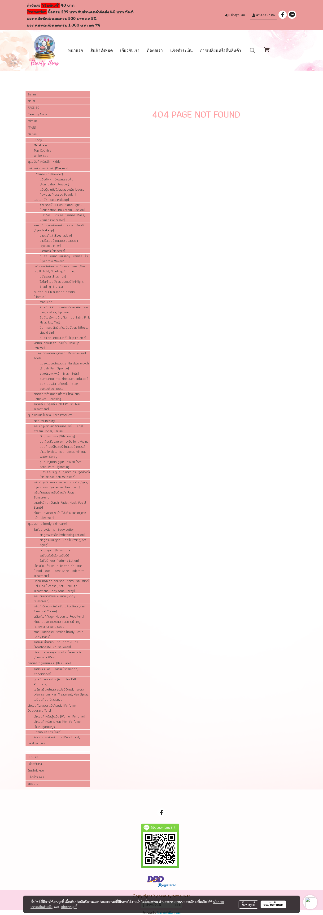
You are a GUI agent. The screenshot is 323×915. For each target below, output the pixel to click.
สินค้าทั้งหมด (101, 50)
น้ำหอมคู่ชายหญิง (44, 726)
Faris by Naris (37, 114)
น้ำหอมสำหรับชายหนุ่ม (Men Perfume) (58, 721)
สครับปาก (46, 302)
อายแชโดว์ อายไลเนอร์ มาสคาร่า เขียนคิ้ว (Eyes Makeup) (59, 228)
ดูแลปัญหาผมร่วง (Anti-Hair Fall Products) (55, 682)
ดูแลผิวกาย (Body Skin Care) (47, 523)
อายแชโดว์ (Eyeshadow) (56, 235)
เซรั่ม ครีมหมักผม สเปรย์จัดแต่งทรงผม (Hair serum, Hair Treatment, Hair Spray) (61, 692)
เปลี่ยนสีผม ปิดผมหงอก (49, 699)
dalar (31, 100)
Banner (33, 94)
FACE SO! (34, 107)
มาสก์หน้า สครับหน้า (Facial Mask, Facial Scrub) (60, 505)
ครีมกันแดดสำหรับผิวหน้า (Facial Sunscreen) (54, 495)
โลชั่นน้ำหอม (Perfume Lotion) (59, 560)
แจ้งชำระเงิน (181, 50)
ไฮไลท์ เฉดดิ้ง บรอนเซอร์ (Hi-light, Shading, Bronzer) (62, 284)
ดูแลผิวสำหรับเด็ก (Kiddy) (44, 161)
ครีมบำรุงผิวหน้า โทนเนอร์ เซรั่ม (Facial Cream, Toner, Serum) (58, 429)
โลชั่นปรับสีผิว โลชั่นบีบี (54, 555)
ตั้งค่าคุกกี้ (248, 904)
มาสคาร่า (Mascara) (52, 250)
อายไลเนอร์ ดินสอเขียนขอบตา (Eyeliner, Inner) (59, 243)
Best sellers (36, 743)
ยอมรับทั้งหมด (273, 904)
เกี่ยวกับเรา (130, 50)
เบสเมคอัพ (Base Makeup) (51, 199)
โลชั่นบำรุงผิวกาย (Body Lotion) (54, 529)
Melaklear (40, 145)
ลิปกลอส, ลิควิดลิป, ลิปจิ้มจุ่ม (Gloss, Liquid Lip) (64, 330)
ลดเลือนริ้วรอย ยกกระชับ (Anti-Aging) (64, 441)
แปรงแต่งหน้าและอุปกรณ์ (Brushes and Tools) (60, 356)
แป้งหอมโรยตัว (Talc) (47, 732)
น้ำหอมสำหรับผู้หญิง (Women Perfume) (59, 716)
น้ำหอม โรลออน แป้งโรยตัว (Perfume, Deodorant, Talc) (52, 708)
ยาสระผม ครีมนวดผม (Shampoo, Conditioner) (56, 672)
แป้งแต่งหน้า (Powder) (48, 174)
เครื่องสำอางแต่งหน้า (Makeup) (48, 168)
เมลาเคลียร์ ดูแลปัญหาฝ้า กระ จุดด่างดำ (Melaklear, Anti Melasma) (65, 475)
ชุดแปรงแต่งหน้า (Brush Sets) (59, 373)
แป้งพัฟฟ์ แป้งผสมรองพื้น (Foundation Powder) (56, 182)
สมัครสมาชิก (265, 15)
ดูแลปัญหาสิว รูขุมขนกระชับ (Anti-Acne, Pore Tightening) (62, 464)
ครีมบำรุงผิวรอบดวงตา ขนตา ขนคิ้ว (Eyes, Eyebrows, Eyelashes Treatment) (61, 485)
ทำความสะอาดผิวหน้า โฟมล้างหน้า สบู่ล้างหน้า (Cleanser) (60, 515)
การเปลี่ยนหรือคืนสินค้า (220, 50)
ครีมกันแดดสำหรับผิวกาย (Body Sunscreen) (54, 599)
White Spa (41, 155)
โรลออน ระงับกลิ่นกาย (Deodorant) (57, 737)
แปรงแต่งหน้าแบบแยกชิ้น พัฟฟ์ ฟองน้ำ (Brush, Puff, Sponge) (64, 366)
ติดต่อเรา (155, 50)
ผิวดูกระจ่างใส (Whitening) (57, 436)
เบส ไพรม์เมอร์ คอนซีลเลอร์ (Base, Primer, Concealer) (62, 218)
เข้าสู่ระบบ (236, 15)
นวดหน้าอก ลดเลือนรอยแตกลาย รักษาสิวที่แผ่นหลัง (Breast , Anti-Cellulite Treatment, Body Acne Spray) (61, 586)
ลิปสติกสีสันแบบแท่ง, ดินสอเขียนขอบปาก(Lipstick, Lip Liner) (64, 310)
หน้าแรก (75, 50)
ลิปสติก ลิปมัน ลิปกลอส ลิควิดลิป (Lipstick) (55, 294)
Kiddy (38, 140)
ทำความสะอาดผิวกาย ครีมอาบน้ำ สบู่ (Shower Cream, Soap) (57, 624)
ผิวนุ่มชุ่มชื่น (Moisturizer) (56, 550)
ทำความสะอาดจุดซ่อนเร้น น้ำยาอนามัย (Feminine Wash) (58, 655)
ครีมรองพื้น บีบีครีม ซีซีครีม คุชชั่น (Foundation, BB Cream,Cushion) (62, 207)
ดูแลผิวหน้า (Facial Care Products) (51, 414)
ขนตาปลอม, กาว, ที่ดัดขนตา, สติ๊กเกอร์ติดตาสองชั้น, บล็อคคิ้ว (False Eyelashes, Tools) (64, 383)
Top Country (42, 150)
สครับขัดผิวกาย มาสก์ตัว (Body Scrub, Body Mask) (59, 634)
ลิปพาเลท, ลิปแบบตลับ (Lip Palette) (63, 337)
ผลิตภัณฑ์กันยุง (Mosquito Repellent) (59, 616)
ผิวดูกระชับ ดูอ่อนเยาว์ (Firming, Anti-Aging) (64, 542)
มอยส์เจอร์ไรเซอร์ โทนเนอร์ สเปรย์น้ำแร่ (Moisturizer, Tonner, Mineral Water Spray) (63, 451)
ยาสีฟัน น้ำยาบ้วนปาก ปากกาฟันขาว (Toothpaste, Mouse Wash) (56, 645)
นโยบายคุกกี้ (69, 907)
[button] (252, 50)
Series (32, 134)
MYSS (32, 127)
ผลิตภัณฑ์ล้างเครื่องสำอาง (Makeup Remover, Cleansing (57, 396)
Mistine (33, 120)
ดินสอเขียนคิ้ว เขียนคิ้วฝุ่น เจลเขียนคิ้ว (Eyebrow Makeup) (64, 259)
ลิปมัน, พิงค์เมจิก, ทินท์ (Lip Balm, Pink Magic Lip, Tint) (65, 320)
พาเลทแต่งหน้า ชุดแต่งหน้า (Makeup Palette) (56, 345)
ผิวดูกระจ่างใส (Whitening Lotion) (62, 534)
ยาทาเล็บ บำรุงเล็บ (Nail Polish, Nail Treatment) (57, 407)
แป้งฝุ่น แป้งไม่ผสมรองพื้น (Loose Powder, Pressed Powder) (62, 192)
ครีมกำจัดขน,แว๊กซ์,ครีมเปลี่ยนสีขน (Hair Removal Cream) (59, 609)
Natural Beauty (44, 420)
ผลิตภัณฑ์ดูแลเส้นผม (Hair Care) (49, 663)
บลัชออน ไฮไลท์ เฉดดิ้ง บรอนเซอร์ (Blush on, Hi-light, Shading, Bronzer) (60, 269)
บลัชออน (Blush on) (53, 276)
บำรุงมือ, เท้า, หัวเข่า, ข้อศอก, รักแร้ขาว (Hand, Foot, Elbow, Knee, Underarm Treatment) (59, 570)
